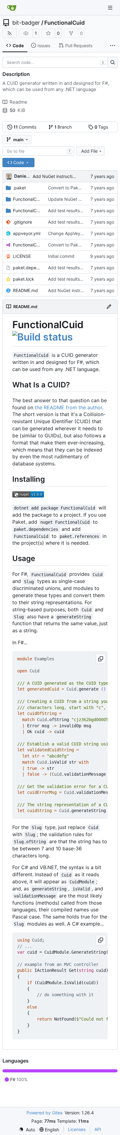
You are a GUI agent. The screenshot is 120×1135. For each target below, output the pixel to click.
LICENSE (22, 256)
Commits (25, 127)
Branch (63, 127)
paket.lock (23, 279)
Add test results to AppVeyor (77, 210)
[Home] (11, 7)
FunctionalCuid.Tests (27, 210)
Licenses (77, 1129)
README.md (25, 290)
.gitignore (22, 222)
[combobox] (38, 151)
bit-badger (26, 23)
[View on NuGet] (28, 496)
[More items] (113, 45)
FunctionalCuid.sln (27, 244)
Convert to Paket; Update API (78, 187)
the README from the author (68, 407)
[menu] (27, 1129)
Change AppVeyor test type (76, 233)
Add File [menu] (89, 151)
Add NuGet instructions (56, 176)
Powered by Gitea (44, 1112)
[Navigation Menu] (111, 7)
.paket (19, 187)
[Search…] (112, 62)
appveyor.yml (26, 233)
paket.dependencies (27, 267)
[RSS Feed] (9, 33)
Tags (101, 127)
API (97, 1129)
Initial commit (61, 256)
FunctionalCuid (64, 23)
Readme (18, 102)
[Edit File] (109, 307)
